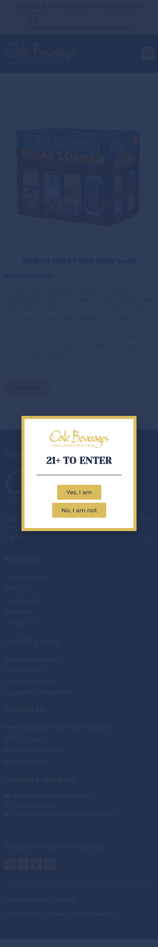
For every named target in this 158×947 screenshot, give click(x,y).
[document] (79, 473)
